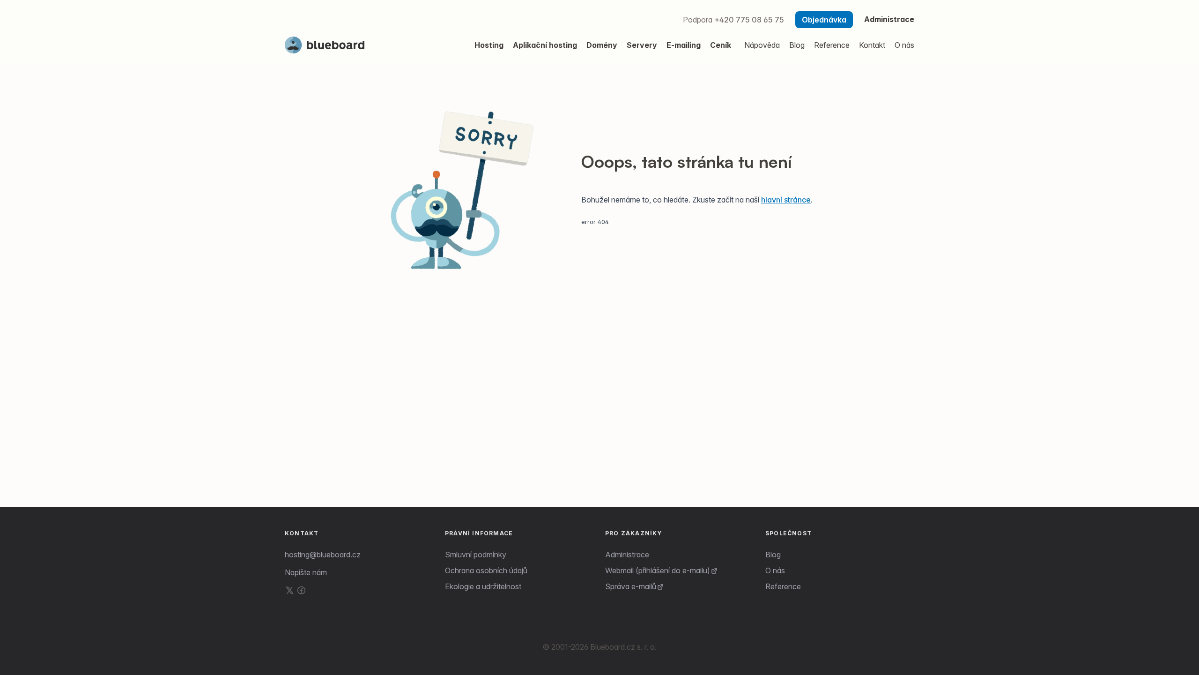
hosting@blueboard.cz (323, 554)
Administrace (889, 19)
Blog (773, 554)
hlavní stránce (786, 199)
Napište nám (306, 572)
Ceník (720, 45)
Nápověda (762, 45)
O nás (775, 570)
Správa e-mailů (630, 586)
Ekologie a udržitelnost (483, 586)
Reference (783, 586)
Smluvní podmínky (475, 554)
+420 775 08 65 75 (749, 19)
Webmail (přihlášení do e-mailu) (657, 570)
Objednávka (824, 19)
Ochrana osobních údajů (486, 570)
